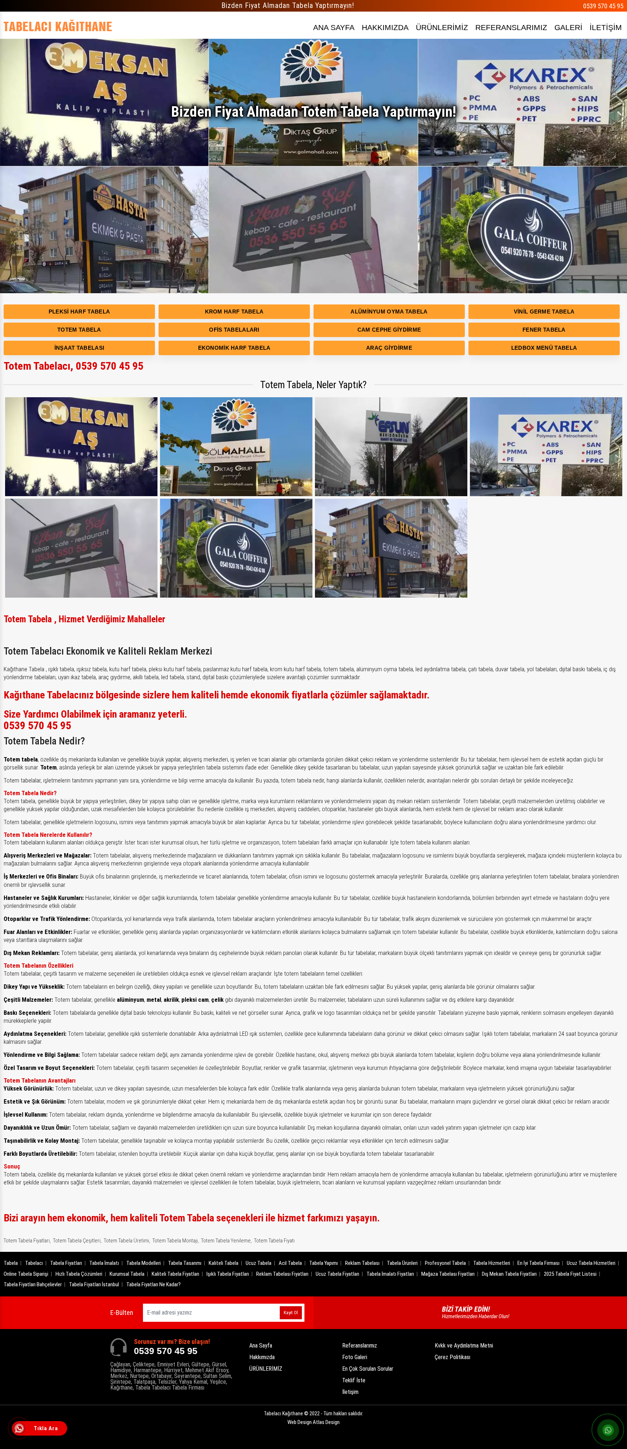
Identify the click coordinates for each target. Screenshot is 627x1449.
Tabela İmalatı (104, 1263)
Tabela (11, 1263)
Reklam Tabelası (362, 1263)
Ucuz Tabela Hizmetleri (591, 1263)
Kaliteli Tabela (223, 1263)
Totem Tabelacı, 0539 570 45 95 (73, 366)
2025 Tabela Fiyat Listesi (570, 1274)
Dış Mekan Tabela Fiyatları (509, 1274)
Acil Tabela (290, 1263)
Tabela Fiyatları (66, 1263)
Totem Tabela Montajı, (175, 1240)
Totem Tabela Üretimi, (127, 1240)
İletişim (350, 1391)
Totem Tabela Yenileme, (226, 1240)
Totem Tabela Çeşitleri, (77, 1240)
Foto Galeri (354, 1357)
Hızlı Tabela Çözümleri (79, 1274)
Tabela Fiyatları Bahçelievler (33, 1284)
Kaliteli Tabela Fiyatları (175, 1274)
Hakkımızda (262, 1357)
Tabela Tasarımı (184, 1263)
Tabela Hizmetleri (491, 1263)
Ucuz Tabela (258, 1263)
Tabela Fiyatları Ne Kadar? (153, 1284)
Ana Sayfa (260, 1345)
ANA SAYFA (334, 27)
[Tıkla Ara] (20, 1429)
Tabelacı (34, 1263)
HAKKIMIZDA (385, 27)
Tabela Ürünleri (402, 1263)
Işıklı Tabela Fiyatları (227, 1274)
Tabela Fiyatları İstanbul (94, 1284)
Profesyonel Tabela (445, 1263)
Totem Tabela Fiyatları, (27, 1240)
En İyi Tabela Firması (538, 1263)
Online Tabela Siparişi (26, 1274)
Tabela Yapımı (323, 1263)
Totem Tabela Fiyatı (274, 1240)
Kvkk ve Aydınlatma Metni (464, 1345)
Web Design (313, 1422)
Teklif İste (353, 1380)
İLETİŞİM (606, 27)
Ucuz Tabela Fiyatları (337, 1274)
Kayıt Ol (291, 1312)
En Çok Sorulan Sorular (367, 1368)
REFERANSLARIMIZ (511, 27)
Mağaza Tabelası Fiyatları (448, 1274)
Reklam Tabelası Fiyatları (282, 1274)
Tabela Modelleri (143, 1263)
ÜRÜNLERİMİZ (442, 27)
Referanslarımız (359, 1345)
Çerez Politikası (452, 1357)
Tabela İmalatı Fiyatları (390, 1274)
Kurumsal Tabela (127, 1274)
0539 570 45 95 (603, 6)
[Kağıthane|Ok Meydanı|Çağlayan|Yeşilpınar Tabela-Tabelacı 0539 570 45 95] (58, 25)
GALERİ (568, 27)
